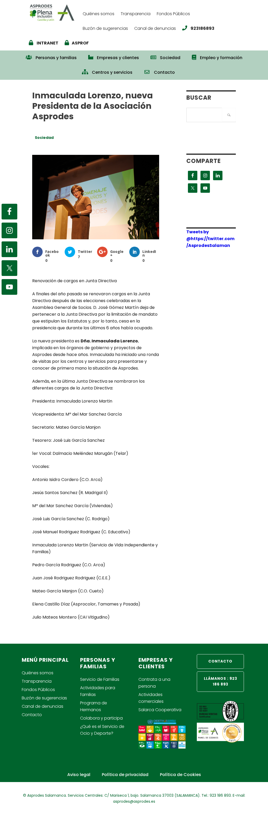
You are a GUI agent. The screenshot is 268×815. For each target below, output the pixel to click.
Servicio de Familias (99, 679)
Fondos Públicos (38, 690)
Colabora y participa (101, 718)
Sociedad (44, 137)
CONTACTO (220, 661)
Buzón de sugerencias (44, 698)
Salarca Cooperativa (159, 710)
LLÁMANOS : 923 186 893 (220, 681)
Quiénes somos (37, 673)
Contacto (32, 715)
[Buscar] (229, 115)
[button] (186, 70)
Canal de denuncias (42, 706)
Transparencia (37, 681)
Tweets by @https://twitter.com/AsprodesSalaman (210, 238)
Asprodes (53, 12)
